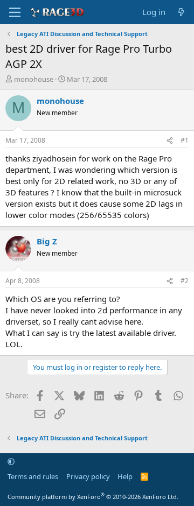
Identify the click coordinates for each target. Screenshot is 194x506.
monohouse (33, 79)
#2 (185, 280)
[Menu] (14, 12)
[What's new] (181, 12)
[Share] (170, 141)
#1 (185, 140)
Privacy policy (88, 476)
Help (125, 476)
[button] (11, 461)
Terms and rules (33, 476)
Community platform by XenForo (93, 497)
